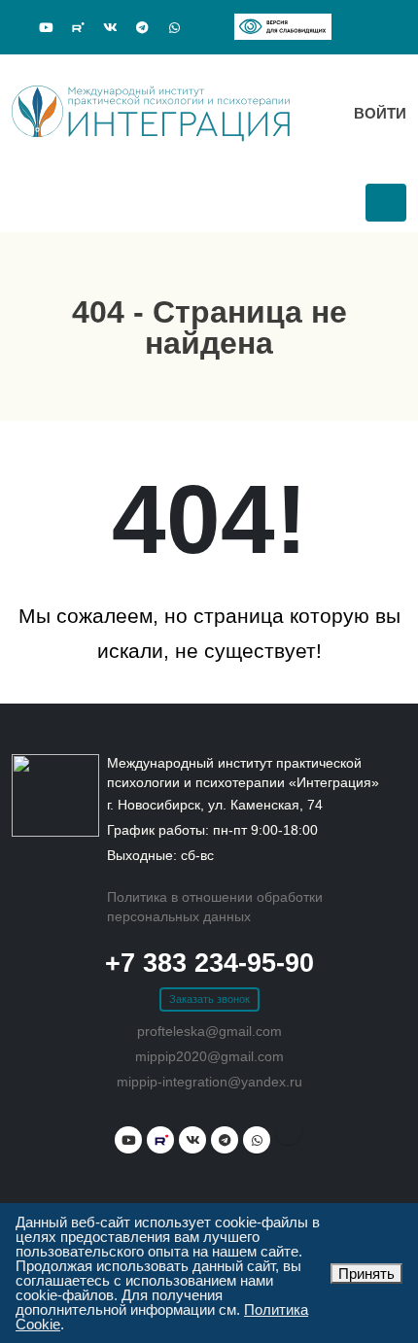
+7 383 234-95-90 (209, 963)
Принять (366, 1273)
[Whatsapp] (174, 28)
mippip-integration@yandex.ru (209, 1082)
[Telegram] (142, 28)
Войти (378, 113)
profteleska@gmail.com (209, 1031)
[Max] (206, 25)
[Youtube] (45, 28)
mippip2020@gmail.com (209, 1057)
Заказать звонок (209, 999)
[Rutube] (77, 27)
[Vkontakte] (109, 28)
